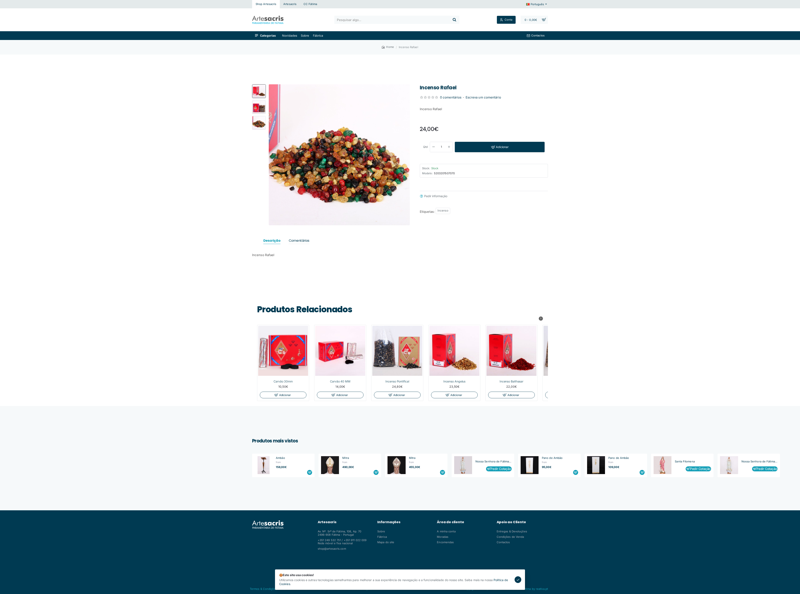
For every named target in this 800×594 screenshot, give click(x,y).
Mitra (345, 458)
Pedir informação (435, 196)
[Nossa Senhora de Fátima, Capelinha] (463, 465)
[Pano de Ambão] (529, 465)
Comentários (299, 241)
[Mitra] (330, 465)
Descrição (271, 241)
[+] (449, 147)
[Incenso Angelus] (454, 351)
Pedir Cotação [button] (500, 469)
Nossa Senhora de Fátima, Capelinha (493, 461)
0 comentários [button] (450, 97)
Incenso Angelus (454, 381)
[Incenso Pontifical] (397, 351)
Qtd (425, 146)
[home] (388, 47)
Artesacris (327, 522)
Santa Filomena (685, 461)
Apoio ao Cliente (511, 522)
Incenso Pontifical (397, 381)
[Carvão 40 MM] (340, 351)
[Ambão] (263, 465)
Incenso (443, 210)
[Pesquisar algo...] (454, 20)
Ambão (280, 458)
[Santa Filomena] (662, 465)
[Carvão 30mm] (283, 351)
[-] (433, 147)
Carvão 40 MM (340, 381)
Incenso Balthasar (511, 381)
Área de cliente (450, 522)
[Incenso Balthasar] (511, 351)
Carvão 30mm (283, 381)
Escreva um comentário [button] (483, 97)
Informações (388, 522)
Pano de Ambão (552, 458)
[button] (259, 86)
